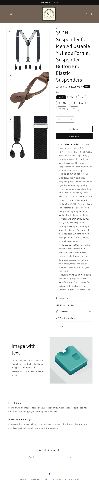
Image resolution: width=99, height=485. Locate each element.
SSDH (27, 479)
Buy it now (74, 136)
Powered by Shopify (35, 479)
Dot (82, 97)
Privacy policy (61, 479)
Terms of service (73, 479)
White (74, 109)
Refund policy (49, 479)
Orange (62, 109)
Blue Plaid (63, 103)
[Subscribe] (70, 457)
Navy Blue (78, 103)
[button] (5, 14)
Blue (72, 97)
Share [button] (61, 326)
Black (61, 97)
